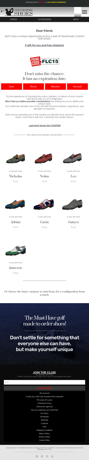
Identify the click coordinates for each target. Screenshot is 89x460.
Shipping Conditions (44, 430)
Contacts (44, 423)
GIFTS (76, 19)
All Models (44, 417)
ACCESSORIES (44, 19)
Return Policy (44, 434)
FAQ (44, 427)
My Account (44, 393)
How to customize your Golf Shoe (44, 410)
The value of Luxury (44, 400)
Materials (44, 420)
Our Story (44, 413)
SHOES (13, 19)
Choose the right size (44, 407)
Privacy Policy (44, 437)
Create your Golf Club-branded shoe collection (44, 397)
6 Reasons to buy (45, 403)
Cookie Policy (44, 440)
